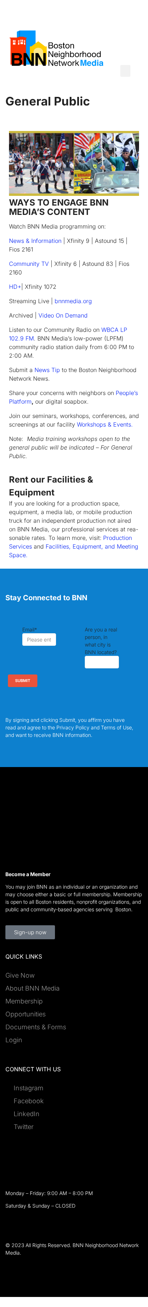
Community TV (29, 263)
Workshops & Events (105, 424)
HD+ (15, 286)
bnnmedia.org (74, 301)
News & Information (35, 240)
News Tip (47, 369)
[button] (125, 71)
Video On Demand (63, 315)
